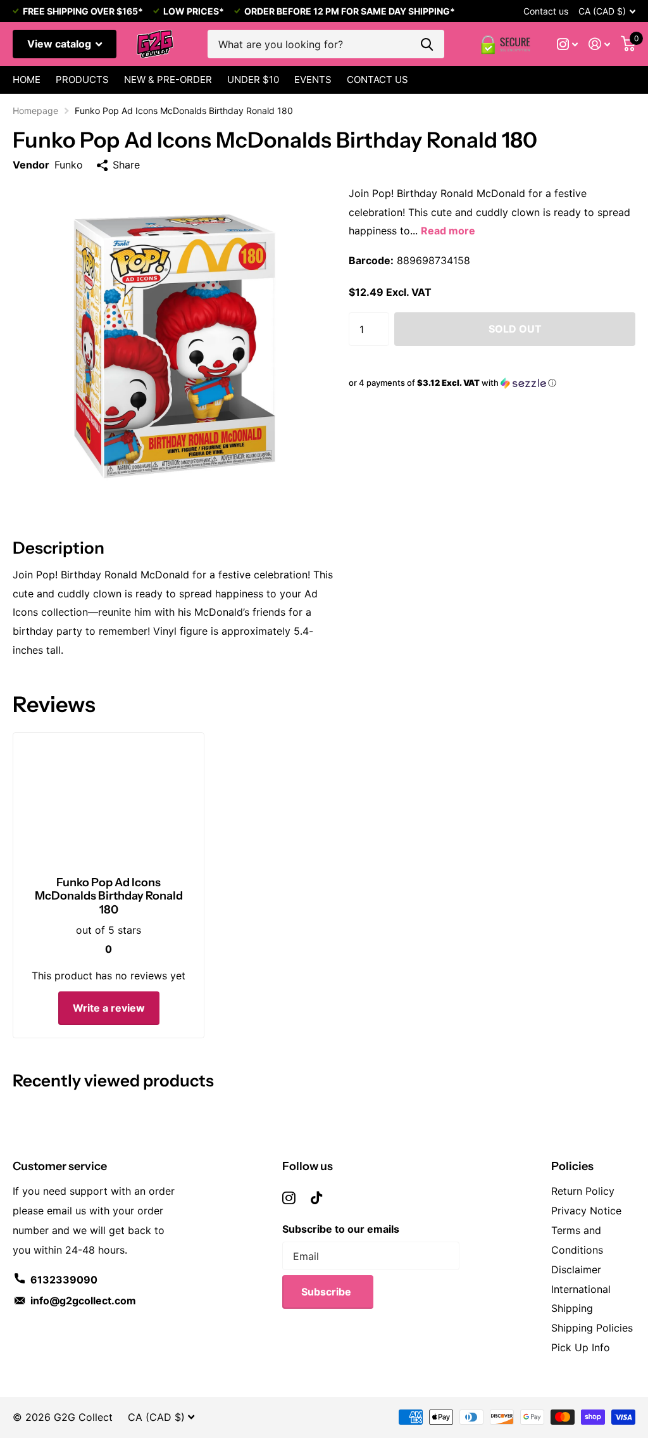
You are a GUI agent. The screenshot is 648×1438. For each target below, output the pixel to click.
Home (26, 79)
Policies (572, 1166)
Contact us (545, 11)
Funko (68, 164)
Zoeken (426, 44)
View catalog (60, 43)
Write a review (109, 1008)
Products (82, 79)
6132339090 (63, 1279)
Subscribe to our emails (340, 1229)
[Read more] (567, 44)
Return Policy (582, 1191)
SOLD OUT (515, 328)
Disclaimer (576, 1269)
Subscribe (327, 1291)
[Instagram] (289, 1198)
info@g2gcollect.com (83, 1300)
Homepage (35, 110)
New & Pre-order (168, 79)
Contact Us (377, 79)
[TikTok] (316, 1198)
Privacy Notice (586, 1210)
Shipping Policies (592, 1327)
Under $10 (253, 79)
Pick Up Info (580, 1347)
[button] (492, 383)
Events (313, 79)
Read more (448, 230)
